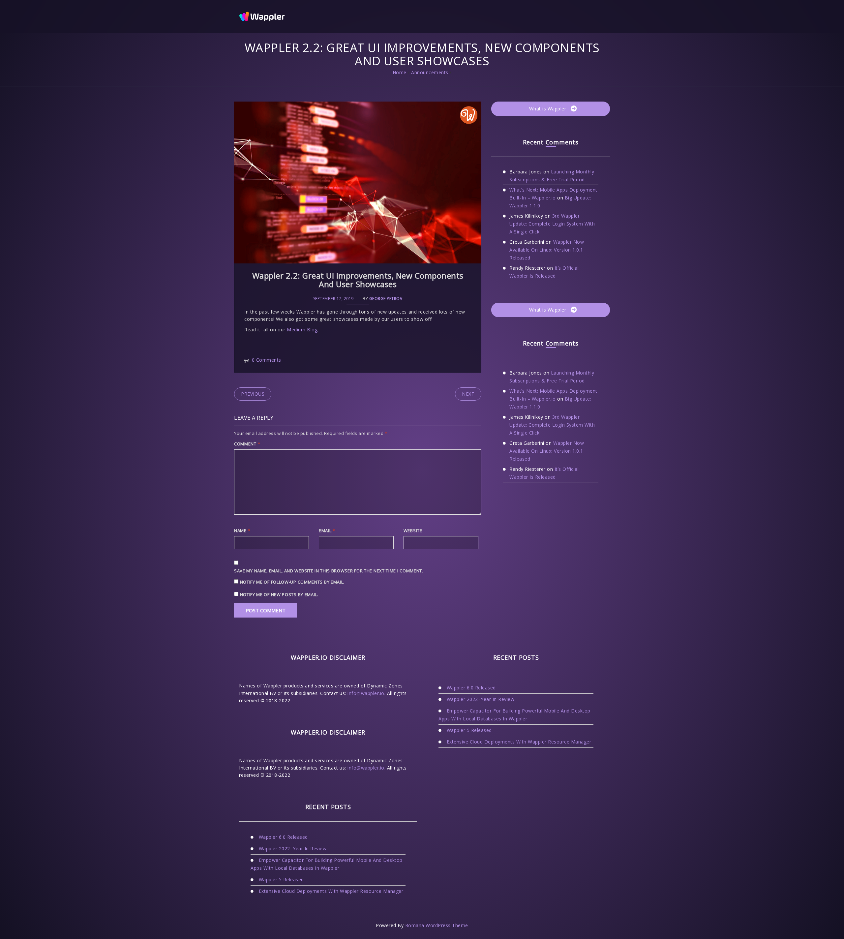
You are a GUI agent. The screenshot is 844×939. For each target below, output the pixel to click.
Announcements (429, 72)
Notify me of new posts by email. (279, 594)
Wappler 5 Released (281, 879)
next (468, 394)
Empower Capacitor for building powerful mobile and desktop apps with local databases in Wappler (327, 864)
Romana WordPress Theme (436, 925)
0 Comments (266, 360)
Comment (247, 444)
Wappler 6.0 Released (283, 837)
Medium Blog (302, 329)
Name (242, 530)
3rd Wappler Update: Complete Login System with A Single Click (552, 224)
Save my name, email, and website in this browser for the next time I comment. (328, 571)
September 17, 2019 (333, 298)
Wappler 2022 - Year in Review (293, 848)
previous (252, 394)
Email (327, 530)
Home (400, 72)
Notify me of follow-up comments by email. (292, 582)
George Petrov (386, 298)
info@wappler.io (365, 693)
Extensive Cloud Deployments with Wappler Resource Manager (331, 891)
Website (413, 530)
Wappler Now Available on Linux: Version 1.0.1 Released (546, 250)
